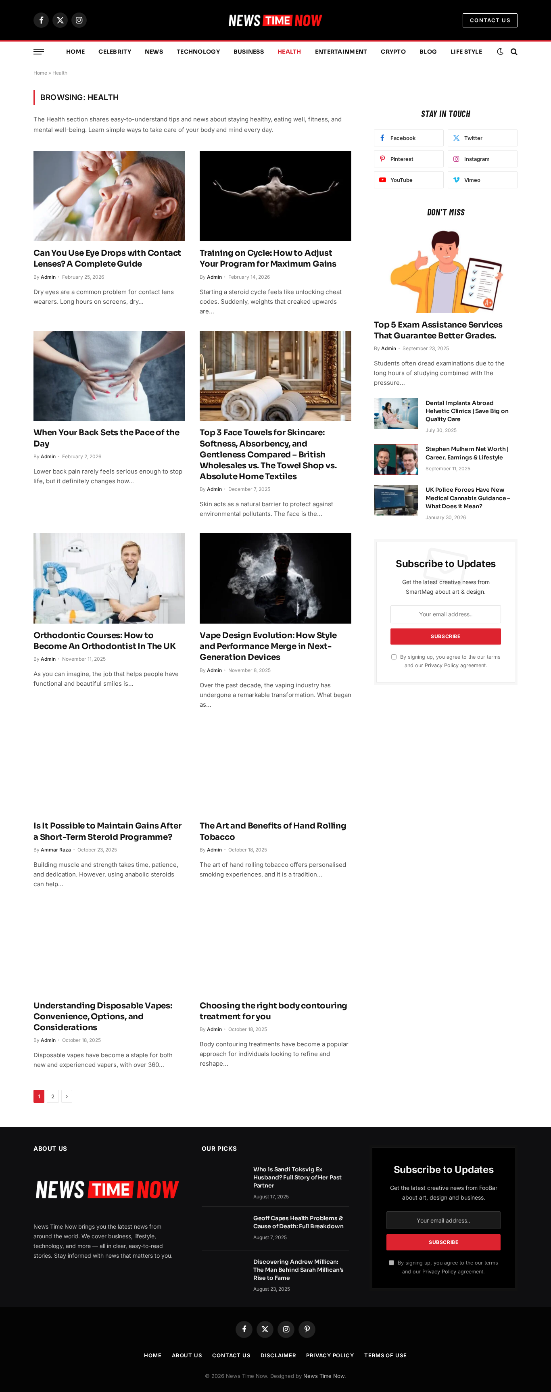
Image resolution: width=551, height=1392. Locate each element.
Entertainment (341, 51)
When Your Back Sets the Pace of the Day (106, 438)
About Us (187, 1355)
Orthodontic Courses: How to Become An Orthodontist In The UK (104, 640)
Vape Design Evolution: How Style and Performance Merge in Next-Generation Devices (268, 646)
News (154, 51)
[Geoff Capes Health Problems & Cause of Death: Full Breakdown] (224, 1228)
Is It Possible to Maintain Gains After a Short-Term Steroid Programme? (107, 831)
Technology (198, 51)
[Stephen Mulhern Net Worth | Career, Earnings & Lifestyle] (396, 459)
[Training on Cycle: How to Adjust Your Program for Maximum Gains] (275, 196)
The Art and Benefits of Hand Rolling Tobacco (273, 831)
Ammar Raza (56, 850)
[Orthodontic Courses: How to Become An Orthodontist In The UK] (109, 578)
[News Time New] (275, 20)
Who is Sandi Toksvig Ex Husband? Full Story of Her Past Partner (297, 1177)
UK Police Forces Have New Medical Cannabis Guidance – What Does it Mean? (468, 497)
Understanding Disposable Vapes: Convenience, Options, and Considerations (102, 1017)
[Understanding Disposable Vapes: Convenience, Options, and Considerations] (109, 949)
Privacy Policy (442, 665)
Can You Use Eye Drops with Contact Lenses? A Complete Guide (107, 258)
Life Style (466, 51)
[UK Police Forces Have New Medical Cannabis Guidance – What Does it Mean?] (396, 500)
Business (249, 51)
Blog (428, 51)
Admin (48, 277)
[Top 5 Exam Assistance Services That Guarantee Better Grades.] (446, 270)
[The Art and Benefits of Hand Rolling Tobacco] (275, 769)
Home (75, 51)
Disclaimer (278, 1355)
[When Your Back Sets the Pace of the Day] (109, 376)
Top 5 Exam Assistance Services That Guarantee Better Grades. (438, 330)
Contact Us (490, 20)
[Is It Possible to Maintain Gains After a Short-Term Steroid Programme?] (109, 769)
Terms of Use (385, 1355)
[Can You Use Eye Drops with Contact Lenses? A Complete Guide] (109, 196)
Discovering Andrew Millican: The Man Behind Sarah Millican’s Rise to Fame (298, 1269)
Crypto (393, 51)
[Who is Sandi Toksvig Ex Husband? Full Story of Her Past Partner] (224, 1180)
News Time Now (323, 1376)
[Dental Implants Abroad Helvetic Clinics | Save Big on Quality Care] (396, 413)
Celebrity (114, 51)
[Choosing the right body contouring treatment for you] (275, 949)
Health (289, 51)
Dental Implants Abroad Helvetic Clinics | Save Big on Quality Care (467, 411)
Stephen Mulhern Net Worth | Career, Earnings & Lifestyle (467, 453)
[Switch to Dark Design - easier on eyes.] (500, 51)
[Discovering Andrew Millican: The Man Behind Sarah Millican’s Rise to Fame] (224, 1272)
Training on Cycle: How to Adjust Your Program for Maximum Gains (268, 258)
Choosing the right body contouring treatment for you (273, 1011)
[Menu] (38, 52)
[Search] (513, 52)
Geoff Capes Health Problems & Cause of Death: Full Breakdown (298, 1222)
